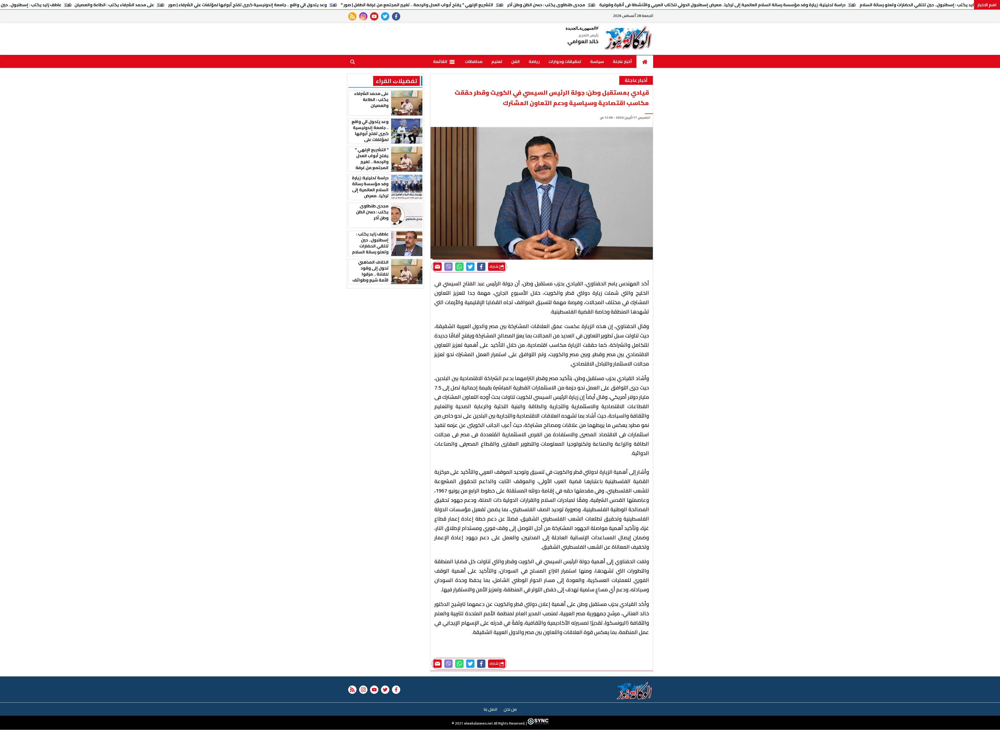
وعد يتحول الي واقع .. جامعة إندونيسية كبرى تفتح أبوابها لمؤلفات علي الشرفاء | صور (247, 5)
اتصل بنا (490, 709)
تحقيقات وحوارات (564, 61)
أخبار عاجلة (622, 61)
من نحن (510, 709)
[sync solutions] (537, 723)
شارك (494, 266)
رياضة (534, 61)
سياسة (597, 61)
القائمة (440, 61)
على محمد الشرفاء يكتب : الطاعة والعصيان (114, 5)
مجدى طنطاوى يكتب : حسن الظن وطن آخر (546, 5)
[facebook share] (481, 266)
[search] (352, 61)
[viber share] (448, 266)
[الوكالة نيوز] (628, 39)
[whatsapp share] (459, 266)
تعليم (496, 61)
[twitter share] (470, 266)
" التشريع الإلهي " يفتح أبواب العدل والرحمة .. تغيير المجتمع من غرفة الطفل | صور (417, 5)
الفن (515, 61)
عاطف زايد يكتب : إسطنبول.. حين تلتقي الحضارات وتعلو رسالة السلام (924, 5)
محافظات (474, 61)
